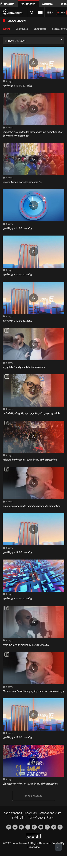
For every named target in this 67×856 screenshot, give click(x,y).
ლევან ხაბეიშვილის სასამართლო (24, 367)
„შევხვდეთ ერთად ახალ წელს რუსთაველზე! (30, 783)
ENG (50, 12)
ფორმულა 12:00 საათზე (17, 274)
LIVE (62, 12)
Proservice (34, 846)
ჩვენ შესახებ (13, 812)
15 (8, 826)
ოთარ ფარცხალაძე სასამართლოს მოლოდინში (32, 505)
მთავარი (9, 3)
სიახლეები (28, 3)
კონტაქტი (18, 817)
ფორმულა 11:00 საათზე (17, 598)
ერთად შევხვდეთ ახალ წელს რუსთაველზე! (30, 459)
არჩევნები (22, 29)
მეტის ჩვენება (33, 795)
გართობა (47, 3)
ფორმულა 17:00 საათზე (17, 85)
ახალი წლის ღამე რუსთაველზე (22, 181)
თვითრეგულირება (41, 817)
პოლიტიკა (40, 29)
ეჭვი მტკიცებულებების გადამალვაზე (26, 644)
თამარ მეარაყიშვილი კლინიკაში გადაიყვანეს (31, 413)
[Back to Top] (58, 847)
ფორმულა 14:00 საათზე (17, 228)
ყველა (6, 29)
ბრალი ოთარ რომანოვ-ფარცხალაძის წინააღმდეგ (33, 691)
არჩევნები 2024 (50, 812)
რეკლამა (30, 812)
